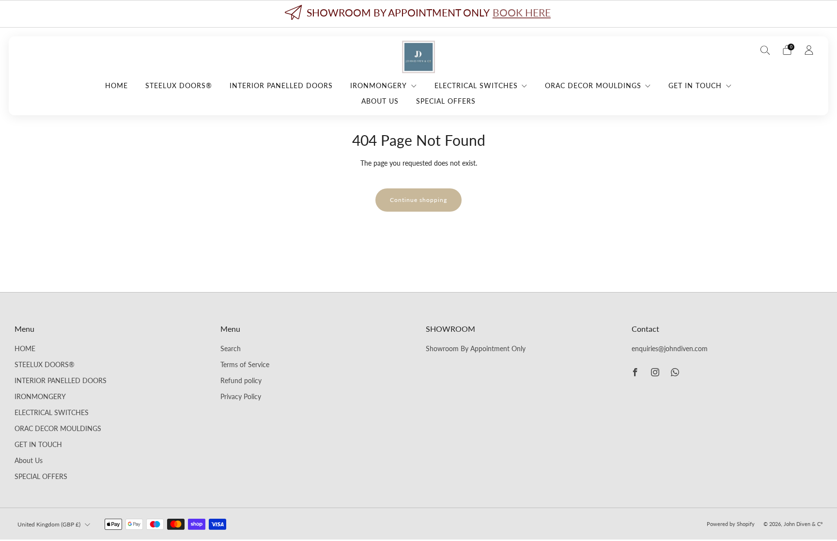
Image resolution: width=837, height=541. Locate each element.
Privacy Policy (240, 397)
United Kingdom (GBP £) (48, 524)
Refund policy (241, 381)
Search (230, 349)
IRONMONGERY (378, 85)
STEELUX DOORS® (178, 85)
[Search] (765, 50)
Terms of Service (244, 365)
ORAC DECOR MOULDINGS (593, 85)
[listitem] (418, 13)
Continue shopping (418, 199)
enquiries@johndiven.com (670, 349)
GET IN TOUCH (695, 85)
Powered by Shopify (731, 524)
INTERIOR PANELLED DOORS (281, 85)
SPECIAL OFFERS (446, 101)
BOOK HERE (522, 12)
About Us (380, 101)
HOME (116, 85)
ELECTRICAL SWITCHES (476, 85)
